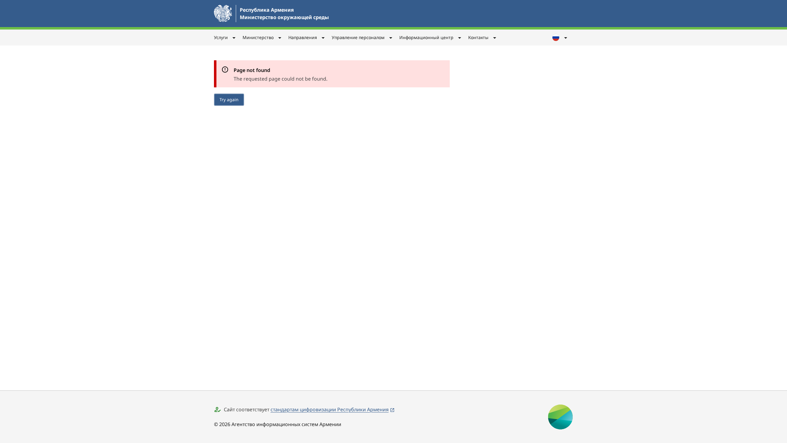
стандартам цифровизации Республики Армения (330, 409)
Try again (229, 99)
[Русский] (560, 38)
